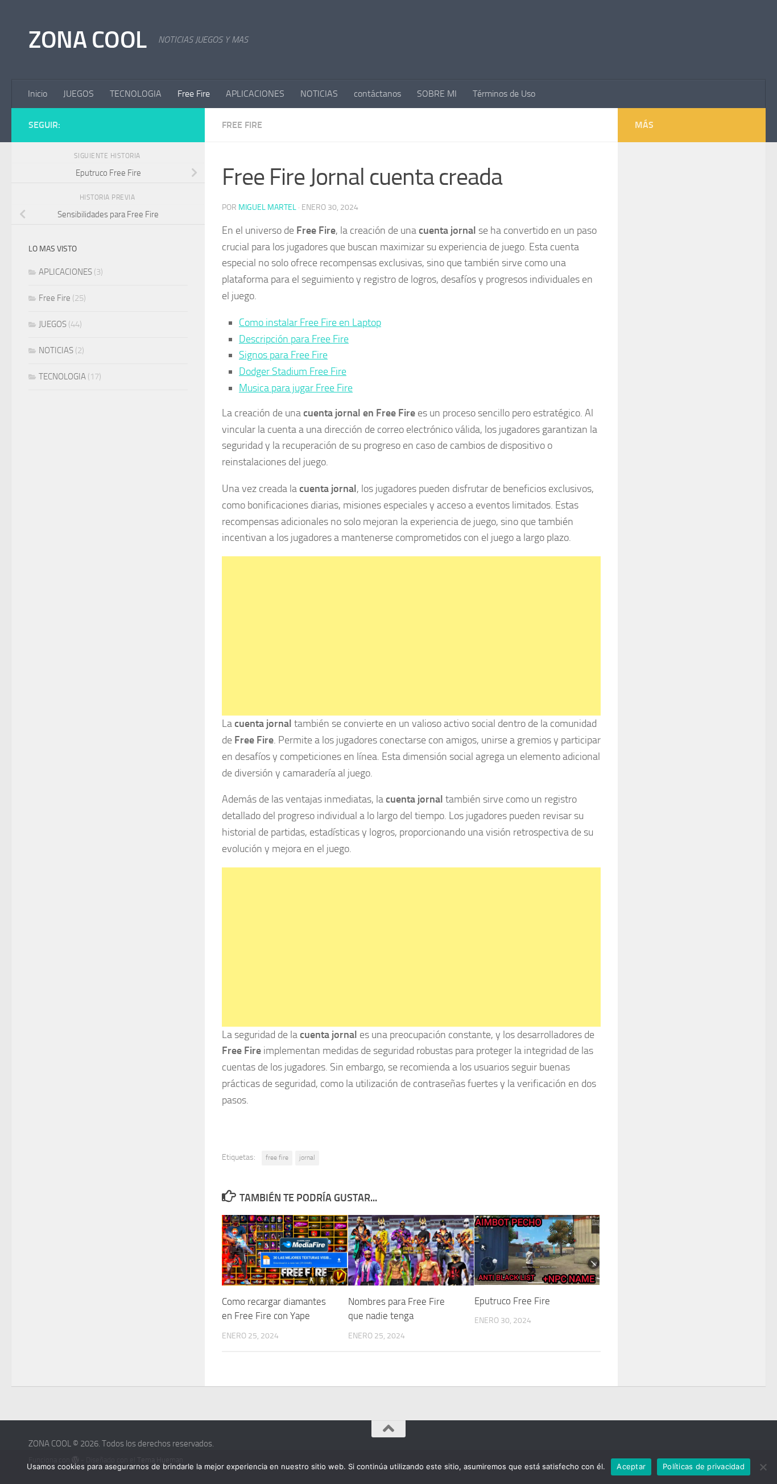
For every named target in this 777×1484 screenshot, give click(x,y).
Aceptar (631, 1466)
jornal (307, 1157)
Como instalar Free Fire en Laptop (310, 322)
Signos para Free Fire (283, 355)
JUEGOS (78, 93)
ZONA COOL (87, 40)
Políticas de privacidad (704, 1466)
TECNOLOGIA (136, 93)
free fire (277, 1157)
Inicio (37, 93)
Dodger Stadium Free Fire (292, 371)
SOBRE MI (437, 93)
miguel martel (267, 207)
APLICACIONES (255, 93)
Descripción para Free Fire (294, 339)
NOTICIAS (319, 93)
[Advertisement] (411, 636)
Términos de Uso (504, 93)
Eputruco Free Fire (512, 1301)
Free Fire (193, 93)
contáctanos (377, 93)
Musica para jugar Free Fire (296, 388)
